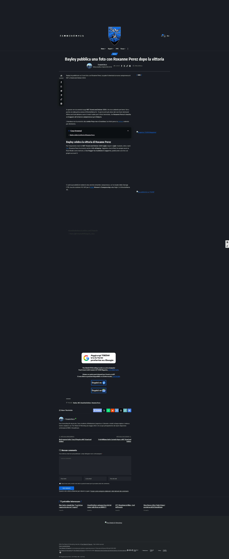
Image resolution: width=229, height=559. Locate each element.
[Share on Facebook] (121, 65)
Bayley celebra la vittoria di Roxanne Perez (82, 135)
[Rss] (83, 35)
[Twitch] (74, 35)
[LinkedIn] (72, 35)
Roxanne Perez (96, 403)
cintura (120, 121)
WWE (92, 187)
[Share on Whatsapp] (61, 86)
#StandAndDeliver (74, 230)
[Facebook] (60, 35)
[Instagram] (70, 35)
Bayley (75, 403)
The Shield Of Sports (86, 544)
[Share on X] (124, 65)
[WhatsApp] (81, 35)
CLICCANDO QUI (113, 370)
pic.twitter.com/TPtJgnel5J (89, 230)
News (114, 54)
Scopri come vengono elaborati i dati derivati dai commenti (109, 491)
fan (67, 148)
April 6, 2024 (90, 234)
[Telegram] (79, 35)
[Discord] (76, 35)
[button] (164, 35)
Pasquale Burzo (102, 64)
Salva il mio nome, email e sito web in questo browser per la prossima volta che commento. (85, 483)
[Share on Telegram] (61, 95)
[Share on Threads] (121, 410)
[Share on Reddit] (61, 90)
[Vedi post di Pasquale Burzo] (89, 66)
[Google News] (67, 35)
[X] (62, 35)
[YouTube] (65, 35)
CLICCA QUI (116, 376)
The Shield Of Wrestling (65, 550)
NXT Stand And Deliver (84, 403)
